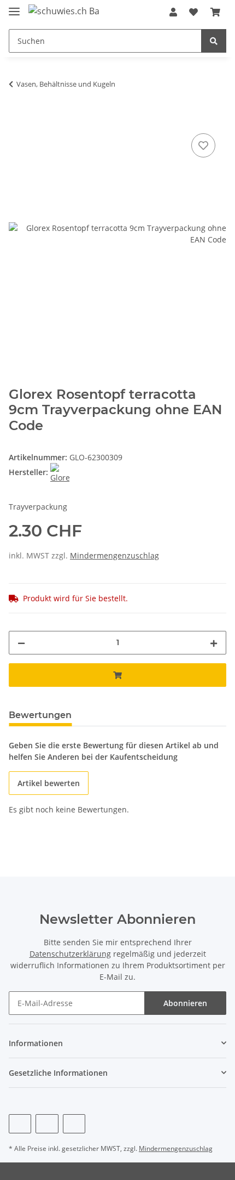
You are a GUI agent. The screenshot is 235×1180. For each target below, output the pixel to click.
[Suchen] (213, 41)
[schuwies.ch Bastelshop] (63, 10)
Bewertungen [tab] (40, 715)
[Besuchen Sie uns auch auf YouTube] (47, 1123)
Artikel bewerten (48, 783)
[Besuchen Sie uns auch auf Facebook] (20, 1123)
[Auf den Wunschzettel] (203, 145)
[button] (173, 12)
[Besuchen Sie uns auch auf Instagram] (74, 1123)
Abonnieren (185, 1003)
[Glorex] (59, 472)
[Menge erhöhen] (214, 642)
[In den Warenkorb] (17, 118)
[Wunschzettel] (193, 12)
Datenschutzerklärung (70, 953)
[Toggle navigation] (14, 7)
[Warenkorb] (215, 12)
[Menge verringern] (21, 642)
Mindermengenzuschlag (114, 555)
